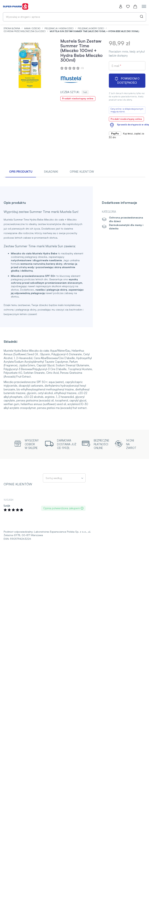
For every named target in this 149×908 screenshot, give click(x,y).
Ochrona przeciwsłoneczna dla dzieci (25, 31)
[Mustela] (71, 79)
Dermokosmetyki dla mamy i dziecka (126, 226)
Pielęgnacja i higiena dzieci (59, 28)
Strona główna (12, 28)
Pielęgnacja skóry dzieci (91, 28)
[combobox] (74, 16)
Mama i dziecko (32, 28)
